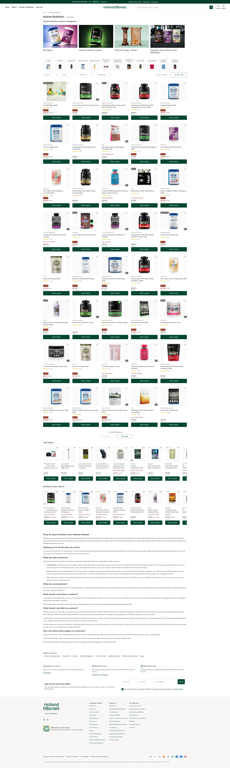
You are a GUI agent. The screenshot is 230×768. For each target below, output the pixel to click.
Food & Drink (66, 656)
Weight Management (87, 656)
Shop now (104, 2)
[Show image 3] (56, 99)
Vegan (142, 656)
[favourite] (57, 448)
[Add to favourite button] (67, 83)
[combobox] (172, 7)
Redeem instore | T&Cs (135, 2)
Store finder (146, 2)
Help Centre (154, 2)
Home (45, 12)
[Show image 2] (85, 99)
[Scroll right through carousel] (185, 463)
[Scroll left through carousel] (44, 463)
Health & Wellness (26, 7)
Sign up (181, 682)
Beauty (75, 656)
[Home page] (115, 7)
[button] (51, 74)
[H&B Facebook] (48, 720)
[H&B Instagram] (44, 720)
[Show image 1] (53, 99)
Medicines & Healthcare (130, 656)
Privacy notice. (178, 689)
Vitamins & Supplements (52, 656)
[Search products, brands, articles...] (211, 7)
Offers (14, 7)
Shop (7, 7)
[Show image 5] (58, 99)
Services (39, 7)
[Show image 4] (57, 99)
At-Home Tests (101, 656)
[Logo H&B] (115, 8)
